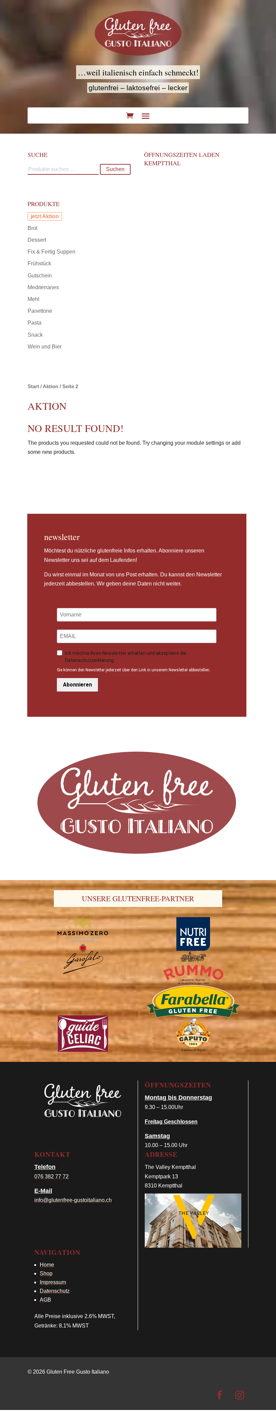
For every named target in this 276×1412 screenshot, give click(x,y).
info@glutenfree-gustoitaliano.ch (73, 1200)
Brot (32, 228)
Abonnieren (77, 684)
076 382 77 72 (51, 1176)
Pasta (34, 323)
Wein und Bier (45, 346)
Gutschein (40, 275)
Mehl (33, 299)
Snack (35, 335)
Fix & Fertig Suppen (51, 252)
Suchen (115, 169)
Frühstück (39, 263)
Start (33, 386)
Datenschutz (55, 1291)
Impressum (53, 1282)
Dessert (37, 240)
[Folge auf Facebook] (219, 1395)
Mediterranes (43, 287)
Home (47, 1265)
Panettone (40, 311)
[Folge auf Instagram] (239, 1395)
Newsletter (62, 536)
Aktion (50, 216)
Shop (46, 1273)
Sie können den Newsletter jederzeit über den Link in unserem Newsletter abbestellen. (133, 670)
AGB (45, 1300)
